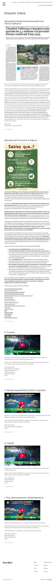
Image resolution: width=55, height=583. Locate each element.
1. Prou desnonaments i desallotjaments (23, 497)
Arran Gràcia (7, 316)
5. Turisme (9, 332)
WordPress (49, 579)
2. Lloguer (9, 443)
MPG (5, 311)
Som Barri (4, 4)
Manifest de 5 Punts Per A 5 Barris (20, 140)
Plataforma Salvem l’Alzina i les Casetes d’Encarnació (18, 295)
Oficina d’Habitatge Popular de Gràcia (14, 292)
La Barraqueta (8, 314)
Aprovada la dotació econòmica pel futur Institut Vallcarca (24, 22)
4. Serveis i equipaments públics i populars (25, 390)
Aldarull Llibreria (8, 312)
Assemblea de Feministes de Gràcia (14, 294)
